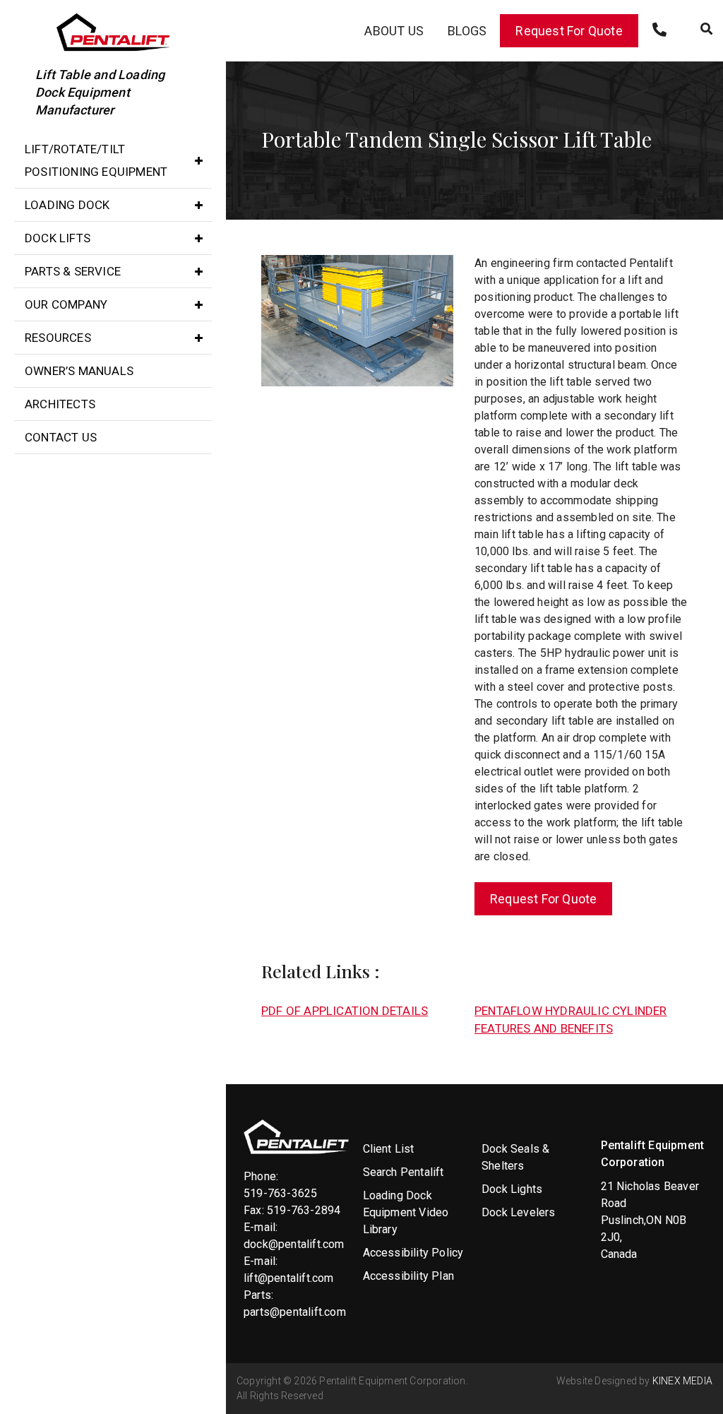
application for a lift (593, 280)
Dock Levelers (519, 1212)
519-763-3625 (280, 1193)
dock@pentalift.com (294, 1244)
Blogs (467, 30)
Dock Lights (512, 1189)
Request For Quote (568, 30)
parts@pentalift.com (295, 1312)
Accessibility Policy (413, 1252)
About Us (394, 30)
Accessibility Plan (409, 1276)
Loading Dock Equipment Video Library (406, 1212)
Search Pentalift (403, 1172)
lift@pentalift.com (289, 1278)
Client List (388, 1148)
